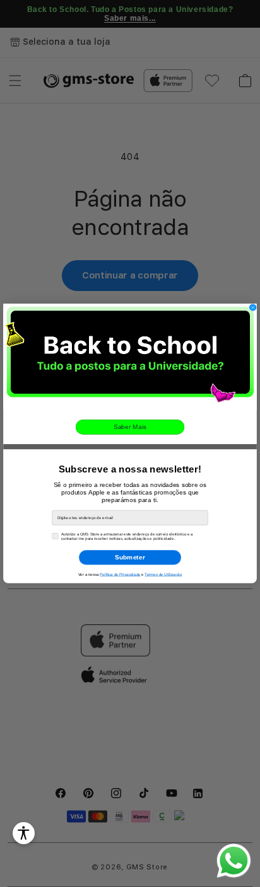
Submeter (130, 557)
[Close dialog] (253, 307)
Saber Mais (130, 426)
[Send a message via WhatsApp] (234, 861)
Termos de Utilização (163, 574)
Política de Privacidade (120, 574)
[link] (130, 357)
